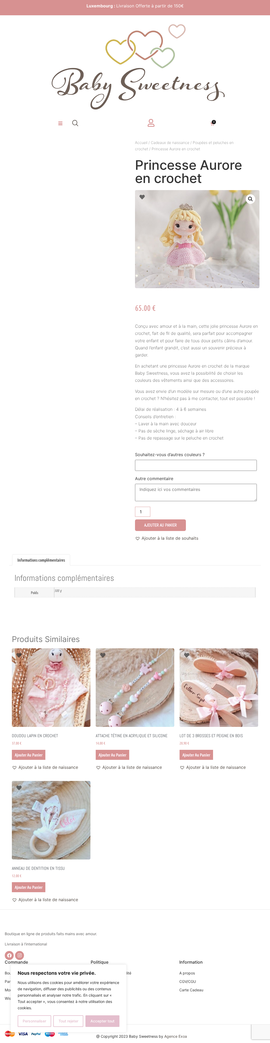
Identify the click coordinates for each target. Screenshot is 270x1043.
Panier (10, 981)
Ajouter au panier (160, 525)
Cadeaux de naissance (170, 142)
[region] (69, 998)
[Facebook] (9, 955)
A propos (187, 973)
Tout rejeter (68, 1021)
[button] (75, 123)
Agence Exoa (175, 1036)
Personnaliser (34, 1021)
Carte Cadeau (191, 990)
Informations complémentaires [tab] (41, 559)
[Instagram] (19, 955)
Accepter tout (102, 1021)
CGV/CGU (187, 981)
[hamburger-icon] (60, 123)
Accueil (141, 142)
